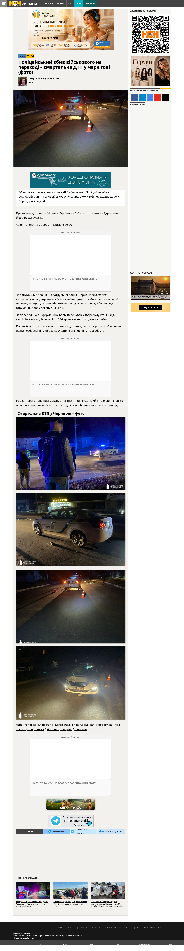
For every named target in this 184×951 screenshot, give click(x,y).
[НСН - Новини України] (71, 821)
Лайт (78, 3)
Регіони (61, 3)
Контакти (96, 928)
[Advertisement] (70, 254)
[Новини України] (23, 2)
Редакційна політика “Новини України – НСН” (150, 928)
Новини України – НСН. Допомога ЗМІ (73, 928)
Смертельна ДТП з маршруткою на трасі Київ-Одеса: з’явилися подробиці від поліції (70, 903)
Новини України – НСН (63, 213)
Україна (49, 3)
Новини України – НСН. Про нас (116, 928)
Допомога (90, 3)
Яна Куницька (42, 78)
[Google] (150, 97)
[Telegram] (142, 97)
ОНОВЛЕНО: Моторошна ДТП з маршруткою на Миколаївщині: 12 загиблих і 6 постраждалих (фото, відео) (107, 903)
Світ (70, 3)
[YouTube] (157, 97)
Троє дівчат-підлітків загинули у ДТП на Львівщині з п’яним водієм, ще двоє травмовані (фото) (32, 903)
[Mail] (165, 97)
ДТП (32, 56)
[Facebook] (134, 97)
